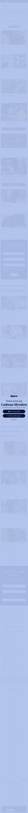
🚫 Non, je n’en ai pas (14, 416)
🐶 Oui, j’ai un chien (14, 411)
